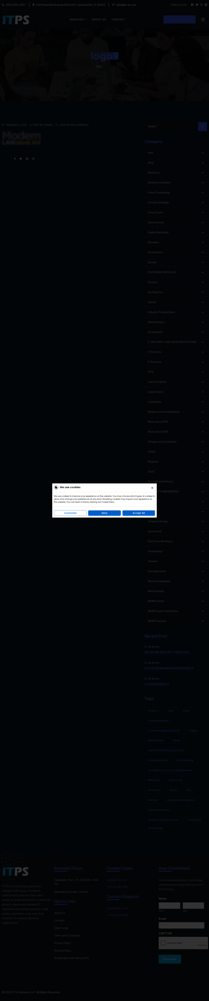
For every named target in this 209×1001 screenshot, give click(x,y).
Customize (70, 513)
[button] (152, 488)
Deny (104, 513)
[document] (104, 500)
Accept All (139, 513)
